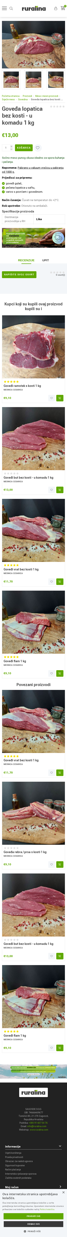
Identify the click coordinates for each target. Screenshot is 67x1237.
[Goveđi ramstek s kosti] (33, 346)
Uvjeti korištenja (13, 1153)
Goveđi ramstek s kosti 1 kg (22, 386)
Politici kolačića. (47, 1209)
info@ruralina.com (36, 1126)
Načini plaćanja (13, 1169)
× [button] (63, 1192)
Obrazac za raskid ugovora (19, 1161)
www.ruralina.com (39, 1129)
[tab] (26, 260)
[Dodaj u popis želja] (51, 398)
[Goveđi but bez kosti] (33, 438)
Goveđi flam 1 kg (15, 661)
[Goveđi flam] (33, 622)
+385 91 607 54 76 (38, 1123)
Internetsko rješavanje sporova (20, 1173)
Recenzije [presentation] (26, 260)
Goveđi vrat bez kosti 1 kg (21, 569)
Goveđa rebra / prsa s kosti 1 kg (25, 852)
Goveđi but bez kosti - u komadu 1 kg (28, 477)
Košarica (24, 147)
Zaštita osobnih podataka (18, 1178)
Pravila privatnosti (14, 1157)
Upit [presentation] (45, 260)
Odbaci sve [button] (33, 1224)
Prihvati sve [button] (33, 1216)
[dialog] (33, 1213)
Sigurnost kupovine (15, 1165)
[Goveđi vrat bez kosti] (33, 530)
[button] (56, 8)
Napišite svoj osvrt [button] (19, 274)
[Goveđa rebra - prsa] (33, 813)
